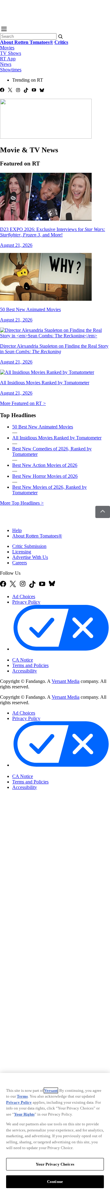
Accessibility (24, 670)
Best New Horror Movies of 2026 (45, 476)
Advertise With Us (30, 557)
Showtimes (10, 69)
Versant (50, 1090)
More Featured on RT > (23, 403)
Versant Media (65, 681)
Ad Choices (23, 596)
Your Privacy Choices (38, 655)
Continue (55, 1181)
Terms (22, 1096)
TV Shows (10, 53)
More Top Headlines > (22, 503)
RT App (8, 58)
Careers (19, 562)
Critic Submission (29, 546)
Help (17, 530)
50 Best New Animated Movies (42, 426)
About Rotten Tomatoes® (37, 535)
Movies (7, 47)
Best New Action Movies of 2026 (44, 465)
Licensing (21, 551)
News (5, 64)
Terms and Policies (30, 665)
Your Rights (24, 1114)
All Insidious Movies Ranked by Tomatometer (56, 437)
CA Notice (22, 659)
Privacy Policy (26, 602)
